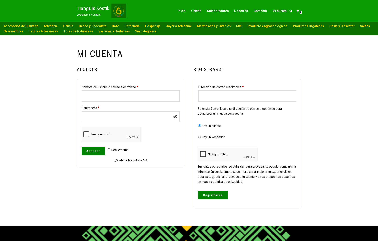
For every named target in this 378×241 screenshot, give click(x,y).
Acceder (93, 151)
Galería (196, 11)
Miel (239, 26)
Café (115, 26)
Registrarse (213, 195)
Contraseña (90, 108)
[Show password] (175, 116)
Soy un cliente (211, 126)
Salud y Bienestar (342, 26)
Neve (80, 231)
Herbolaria (132, 26)
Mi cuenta (279, 11)
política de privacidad (227, 182)
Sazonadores (13, 31)
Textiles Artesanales (43, 31)
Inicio (182, 11)
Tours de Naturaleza (78, 31)
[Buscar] (290, 10)
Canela (68, 26)
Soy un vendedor (213, 137)
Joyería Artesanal (179, 26)
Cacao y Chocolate (92, 26)
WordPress (85, 236)
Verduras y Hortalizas (114, 31)
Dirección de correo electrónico (221, 87)
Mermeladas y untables (214, 26)
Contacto (260, 11)
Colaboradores (218, 11)
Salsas (365, 26)
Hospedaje (153, 26)
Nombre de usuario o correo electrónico (110, 87)
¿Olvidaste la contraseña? (130, 160)
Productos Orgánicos (308, 26)
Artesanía (51, 26)
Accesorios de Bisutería (21, 26)
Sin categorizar (146, 31)
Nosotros (241, 11)
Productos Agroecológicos (267, 26)
